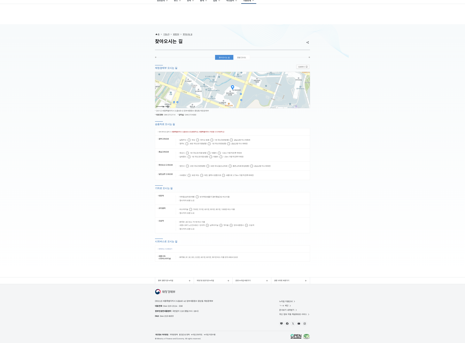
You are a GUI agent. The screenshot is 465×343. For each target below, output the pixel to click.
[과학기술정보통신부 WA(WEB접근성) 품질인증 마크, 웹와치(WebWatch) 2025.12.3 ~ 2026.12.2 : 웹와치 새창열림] (306, 337)
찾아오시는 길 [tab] (224, 57)
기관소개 (166, 34)
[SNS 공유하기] (307, 42)
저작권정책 (174, 335)
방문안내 (176, 34)
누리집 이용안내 (286, 301)
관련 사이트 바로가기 (281, 280)
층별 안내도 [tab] (241, 57)
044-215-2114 (170, 306)
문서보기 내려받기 (286, 310)
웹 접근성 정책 (184, 335)
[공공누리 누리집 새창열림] (296, 336)
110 (182, 311)
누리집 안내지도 (196, 335)
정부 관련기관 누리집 (165, 280)
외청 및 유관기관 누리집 (205, 280)
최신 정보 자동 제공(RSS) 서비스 (293, 314)
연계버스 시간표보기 (165, 249)
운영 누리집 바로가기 (243, 280)
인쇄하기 (301, 67)
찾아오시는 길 (187, 34)
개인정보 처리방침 (161, 335)
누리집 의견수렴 (209, 335)
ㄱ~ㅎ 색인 (283, 305)
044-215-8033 (167, 316)
